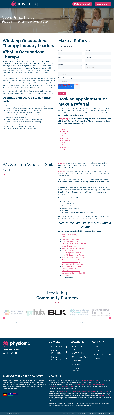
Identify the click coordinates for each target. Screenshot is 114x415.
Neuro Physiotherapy (69, 246)
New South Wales (77, 348)
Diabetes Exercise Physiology (72, 266)
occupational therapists (90, 384)
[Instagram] (12, 353)
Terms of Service (70, 413)
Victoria (76, 365)
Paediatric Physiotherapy (70, 239)
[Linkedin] (4, 353)
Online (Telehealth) (56, 358)
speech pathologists (66, 386)
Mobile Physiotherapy (69, 235)
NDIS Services (67, 275)
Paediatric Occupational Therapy (73, 255)
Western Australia (76, 370)
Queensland (78, 353)
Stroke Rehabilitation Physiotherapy (74, 244)
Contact (98, 347)
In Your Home (57, 347)
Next (110, 318)
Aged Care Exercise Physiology (73, 264)
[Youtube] (16, 353)
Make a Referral (82, 4)
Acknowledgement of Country (104, 413)
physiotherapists (78, 384)
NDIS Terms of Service (80, 413)
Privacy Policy (62, 413)
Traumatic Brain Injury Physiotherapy (74, 248)
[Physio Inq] (24, 4)
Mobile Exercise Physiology (71, 259)
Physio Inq (64, 119)
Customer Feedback (91, 413)
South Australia (80, 357)
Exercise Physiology (69, 268)
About (97, 351)
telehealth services (104, 395)
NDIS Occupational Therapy (71, 253)
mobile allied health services (89, 380)
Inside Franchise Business (101, 322)
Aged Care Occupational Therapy (73, 257)
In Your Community (56, 352)
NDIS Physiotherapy (69, 237)
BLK (57, 322)
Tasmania (76, 361)
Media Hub (98, 354)
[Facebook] (8, 353)
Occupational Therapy (69, 250)
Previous (4, 318)
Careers (97, 358)
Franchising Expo (79, 322)
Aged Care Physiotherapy (71, 241)
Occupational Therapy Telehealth (73, 273)
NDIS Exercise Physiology (71, 262)
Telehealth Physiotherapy (71, 271)
